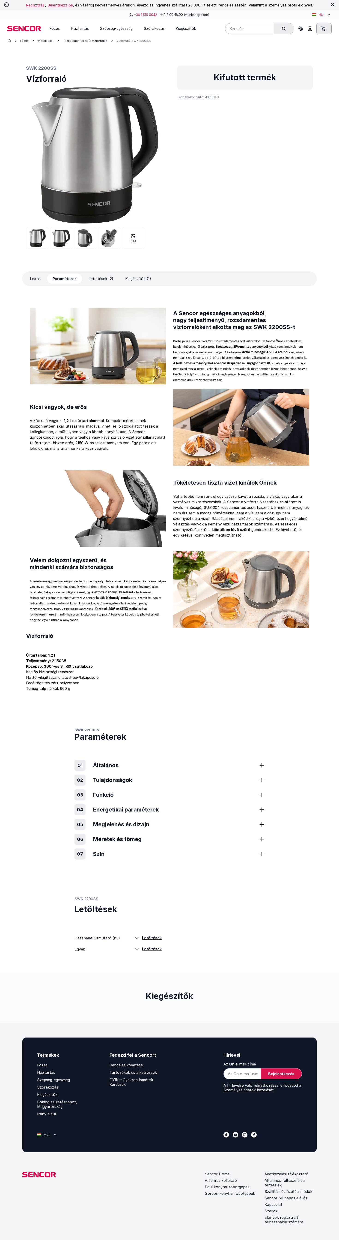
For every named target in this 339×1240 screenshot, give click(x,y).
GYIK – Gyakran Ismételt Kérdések (131, 1082)
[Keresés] (284, 28)
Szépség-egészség (53, 1079)
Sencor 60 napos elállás (286, 1198)
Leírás (35, 278)
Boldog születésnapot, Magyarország (57, 1104)
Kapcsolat (273, 1204)
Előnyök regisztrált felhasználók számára (284, 1219)
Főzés (24, 40)
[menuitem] (54, 28)
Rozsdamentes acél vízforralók (85, 40)
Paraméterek (65, 278)
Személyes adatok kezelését (248, 1090)
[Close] (332, 4)
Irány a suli (46, 1114)
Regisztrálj (35, 5)
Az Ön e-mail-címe (239, 1064)
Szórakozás (47, 1087)
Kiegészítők (47, 1094)
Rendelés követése (126, 1065)
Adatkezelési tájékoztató (286, 1174)
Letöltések (152, 937)
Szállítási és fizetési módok (288, 1191)
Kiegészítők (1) (138, 278)
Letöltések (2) (101, 278)
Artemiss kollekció (221, 1180)
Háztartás (46, 1072)
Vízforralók (46, 40)
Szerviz (271, 1211)
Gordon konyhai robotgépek (230, 1193)
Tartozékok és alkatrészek (133, 1072)
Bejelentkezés (281, 1073)
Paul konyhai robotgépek (227, 1187)
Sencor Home (217, 1174)
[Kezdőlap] (9, 40)
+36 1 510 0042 (145, 15)
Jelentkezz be (60, 5)
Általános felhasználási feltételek (285, 1182)
